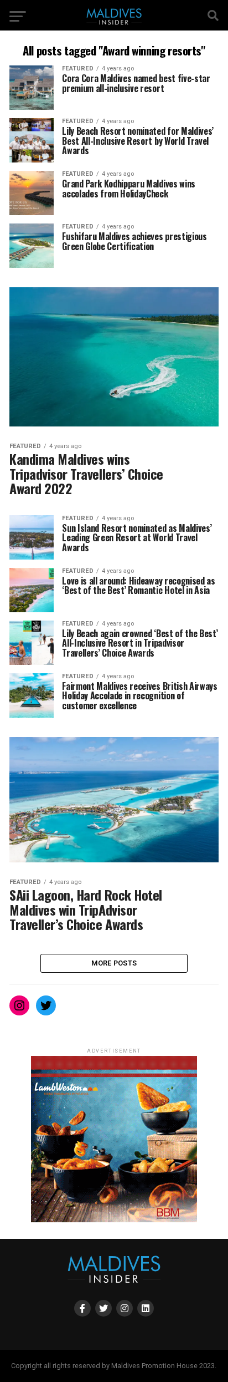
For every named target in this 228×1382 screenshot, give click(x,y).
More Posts (114, 963)
